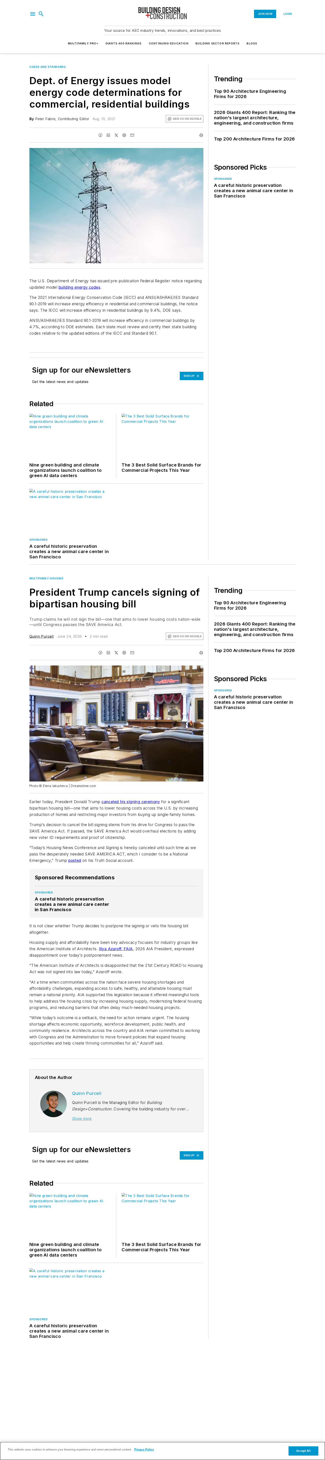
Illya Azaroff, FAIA (116, 948)
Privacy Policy (144, 1449)
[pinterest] (124, 135)
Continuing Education (168, 43)
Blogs (252, 43)
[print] (201, 135)
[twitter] (116, 135)
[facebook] (100, 135)
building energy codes (79, 287)
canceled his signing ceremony (130, 801)
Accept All (303, 1450)
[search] (41, 14)
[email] (132, 135)
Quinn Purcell (41, 636)
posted (74, 860)
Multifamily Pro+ (83, 43)
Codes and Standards (47, 66)
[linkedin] (108, 135)
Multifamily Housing (46, 578)
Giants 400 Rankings (123, 43)
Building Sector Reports (217, 43)
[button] (32, 14)
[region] (162, 1451)
